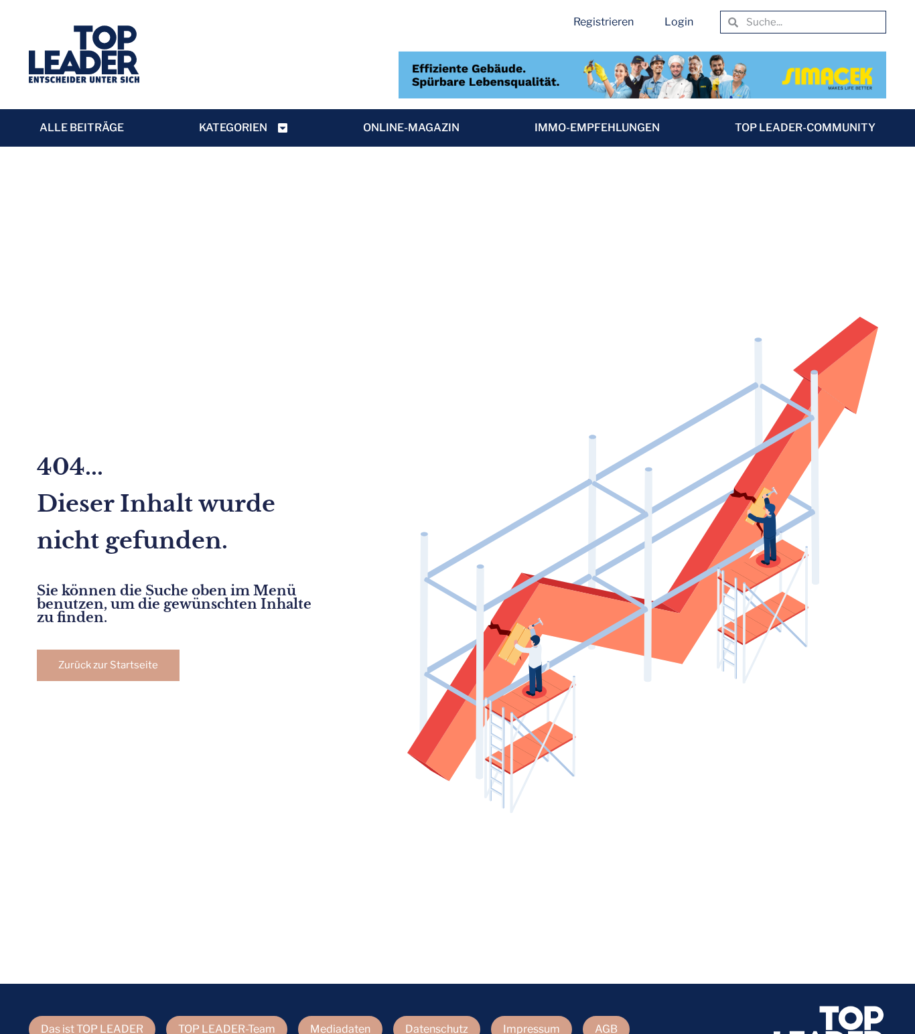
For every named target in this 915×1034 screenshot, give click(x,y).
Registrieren (603, 21)
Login (678, 21)
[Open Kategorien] (282, 128)
